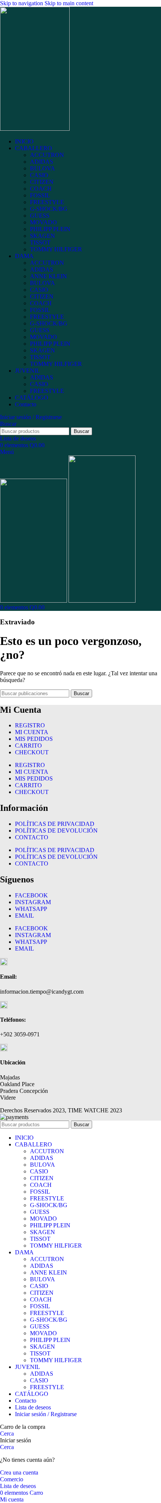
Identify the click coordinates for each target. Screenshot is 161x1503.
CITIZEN (42, 182)
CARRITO (28, 745)
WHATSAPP (31, 909)
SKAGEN (42, 236)
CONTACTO (31, 837)
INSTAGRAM (33, 902)
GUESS (39, 215)
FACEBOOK (31, 895)
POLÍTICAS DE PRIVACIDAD (54, 824)
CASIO (39, 175)
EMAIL (24, 915)
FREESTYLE (47, 202)
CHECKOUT (32, 752)
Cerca (7, 1433)
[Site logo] (35, 128)
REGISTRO (30, 725)
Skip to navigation (22, 3)
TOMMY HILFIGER (56, 249)
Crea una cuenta (19, 1472)
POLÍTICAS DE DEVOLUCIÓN (56, 830)
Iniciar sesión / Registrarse (46, 1414)
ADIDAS (41, 161)
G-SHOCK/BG (48, 209)
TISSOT (40, 242)
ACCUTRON (47, 155)
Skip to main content (69, 3)
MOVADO (43, 222)
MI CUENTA (31, 732)
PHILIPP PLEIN (50, 229)
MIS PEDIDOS (34, 739)
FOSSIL (40, 195)
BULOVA (42, 168)
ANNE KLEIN (48, 276)
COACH (41, 188)
